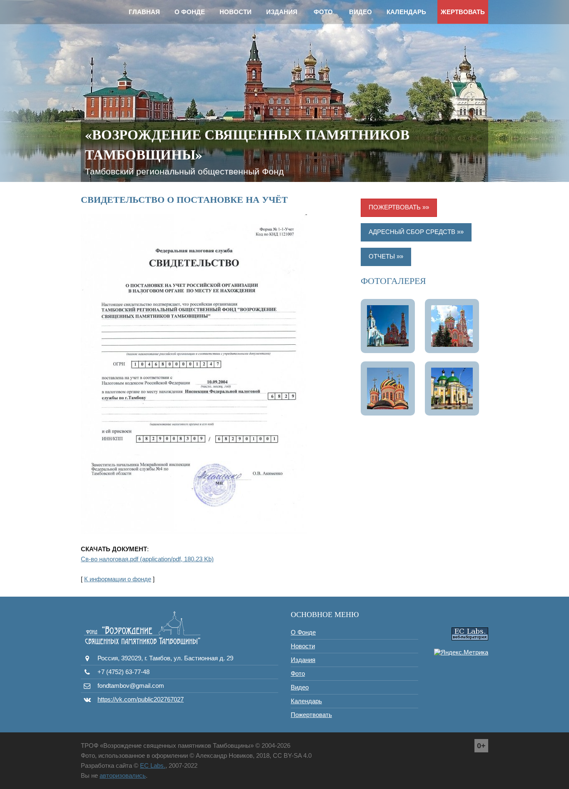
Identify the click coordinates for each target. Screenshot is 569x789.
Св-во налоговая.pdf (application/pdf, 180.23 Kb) (147, 559)
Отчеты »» (386, 256)
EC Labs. (152, 765)
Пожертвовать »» (399, 207)
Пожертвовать (311, 714)
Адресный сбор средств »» (416, 231)
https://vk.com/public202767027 (140, 699)
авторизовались (123, 775)
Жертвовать (463, 11)
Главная (144, 11)
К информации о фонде (117, 578)
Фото (323, 11)
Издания (281, 11)
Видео (360, 11)
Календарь (406, 11)
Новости (236, 11)
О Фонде (190, 11)
